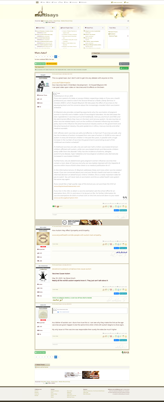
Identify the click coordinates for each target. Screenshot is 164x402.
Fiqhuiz (52, 397)
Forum (52, 392)
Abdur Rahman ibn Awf (47, 43)
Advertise (36, 395)
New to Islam (69, 390)
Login (127, 2)
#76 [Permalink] (55, 74)
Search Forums (114, 31)
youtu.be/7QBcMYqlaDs (61, 83)
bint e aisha (43, 227)
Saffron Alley (85, 392)
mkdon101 (43, 305)
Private (51, 20)
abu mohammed (46, 36)
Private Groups (57, 20)
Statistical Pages (113, 36)
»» (58, 56)
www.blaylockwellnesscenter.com (67, 186)
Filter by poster (52, 63)
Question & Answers (55, 390)
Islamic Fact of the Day (71, 395)
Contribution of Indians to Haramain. (70, 34)
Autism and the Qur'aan (42, 367)
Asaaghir (43, 75)
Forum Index (46, 20)
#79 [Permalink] (55, 304)
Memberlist (112, 34)
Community (74, 2)
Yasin (88, 39)
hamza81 (89, 32)
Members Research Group (66, 20)
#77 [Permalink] (55, 226)
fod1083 (44, 32)
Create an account (117, 2)
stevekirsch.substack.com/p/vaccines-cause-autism (71, 269)
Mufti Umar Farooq (70, 397)
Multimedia (83, 2)
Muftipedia (69, 392)
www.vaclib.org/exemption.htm (66, 198)
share (116, 210)
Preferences (125, 63)
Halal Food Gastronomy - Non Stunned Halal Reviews (93, 390)
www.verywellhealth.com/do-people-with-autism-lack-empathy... (77, 235)
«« (36, 56)
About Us (36, 390)
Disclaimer (37, 392)
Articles (52, 395)
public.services (90, 46)
